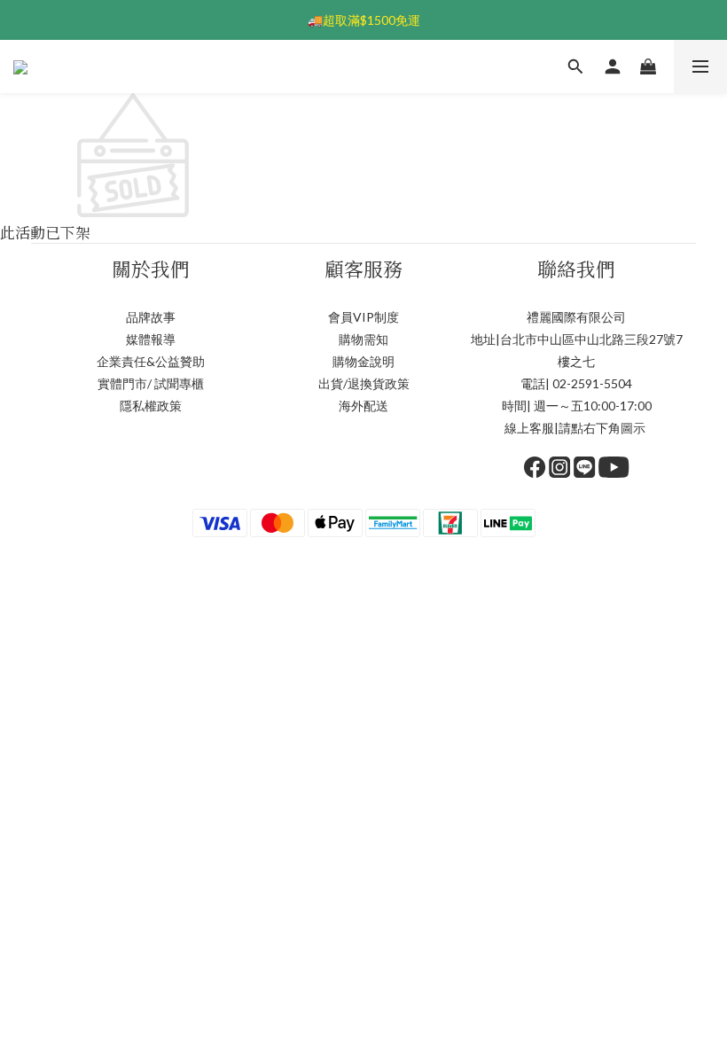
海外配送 (363, 405)
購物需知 (363, 339)
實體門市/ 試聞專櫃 (151, 383)
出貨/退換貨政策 (364, 383)
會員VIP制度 (363, 316)
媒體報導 (151, 339)
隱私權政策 (151, 405)
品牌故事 (151, 316)
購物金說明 (363, 361)
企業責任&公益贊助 (151, 361)
